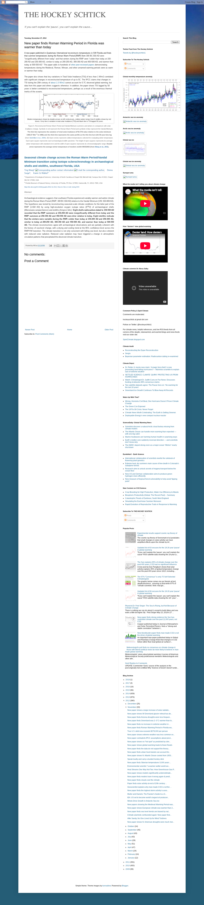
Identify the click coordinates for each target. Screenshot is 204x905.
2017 (128, 683)
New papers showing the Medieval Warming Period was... (150, 804)
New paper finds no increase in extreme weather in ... (148, 724)
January (131, 858)
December (132, 704)
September (132, 830)
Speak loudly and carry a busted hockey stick (145, 759)
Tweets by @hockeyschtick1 (134, 53)
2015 (128, 690)
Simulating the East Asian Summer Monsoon (143, 501)
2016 (128, 687)
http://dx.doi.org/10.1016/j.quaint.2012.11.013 (40, 187)
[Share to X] (60, 245)
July (129, 837)
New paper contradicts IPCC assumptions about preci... (149, 738)
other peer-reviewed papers (82, 65)
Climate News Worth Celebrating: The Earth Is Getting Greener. (150, 413)
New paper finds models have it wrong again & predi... (149, 777)
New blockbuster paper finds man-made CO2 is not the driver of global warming (158, 634)
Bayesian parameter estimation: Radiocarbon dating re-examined (151, 356)
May (130, 844)
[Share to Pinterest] (66, 245)
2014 (128, 694)
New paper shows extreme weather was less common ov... (151, 735)
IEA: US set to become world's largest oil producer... (148, 797)
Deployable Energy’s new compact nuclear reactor (145, 415)
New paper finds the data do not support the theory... (148, 749)
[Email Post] (50, 245)
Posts (128, 64)
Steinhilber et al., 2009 (37, 138)
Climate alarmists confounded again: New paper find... (149, 815)
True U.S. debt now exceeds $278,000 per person (147, 731)
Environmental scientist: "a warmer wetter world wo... (148, 766)
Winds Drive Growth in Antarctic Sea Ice (143, 801)
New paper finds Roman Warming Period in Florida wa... (150, 728)
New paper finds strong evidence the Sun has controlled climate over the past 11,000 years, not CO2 (157, 619)
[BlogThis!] (58, 245)
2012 (128, 701)
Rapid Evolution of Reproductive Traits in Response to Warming (151, 504)
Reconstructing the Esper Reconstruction (141, 350)
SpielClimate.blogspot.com (134, 339)
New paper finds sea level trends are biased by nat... (148, 811)
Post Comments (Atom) (44, 334)
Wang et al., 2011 (101, 147)
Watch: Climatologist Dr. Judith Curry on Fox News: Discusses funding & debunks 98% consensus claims (150, 381)
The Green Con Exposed (135, 406)
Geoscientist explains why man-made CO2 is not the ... (149, 787)
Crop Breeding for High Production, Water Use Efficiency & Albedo (152, 492)
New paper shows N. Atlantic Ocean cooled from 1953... (149, 755)
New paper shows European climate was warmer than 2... (150, 808)
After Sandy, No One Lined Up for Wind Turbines (147, 818)
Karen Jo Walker (40, 173)
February (131, 854)
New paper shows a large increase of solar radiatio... (148, 710)
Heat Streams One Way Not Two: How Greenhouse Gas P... (151, 770)
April (130, 847)
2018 (128, 680)
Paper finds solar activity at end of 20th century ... (147, 783)
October (131, 826)
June (130, 840)
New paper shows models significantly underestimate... (149, 773)
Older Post (109, 330)
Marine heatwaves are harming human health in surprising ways (151, 437)
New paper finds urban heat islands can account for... (148, 752)
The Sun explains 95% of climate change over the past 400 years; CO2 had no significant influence (157, 563)
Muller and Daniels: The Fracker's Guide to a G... (147, 794)
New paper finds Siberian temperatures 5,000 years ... (149, 763)
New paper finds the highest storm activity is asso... (147, 790)
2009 (128, 869)
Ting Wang (29, 170)
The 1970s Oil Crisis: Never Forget (139, 409)
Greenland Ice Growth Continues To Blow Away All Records (149, 390)
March (130, 851)
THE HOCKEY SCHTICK (65, 14)
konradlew (106, 886)
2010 (128, 866)
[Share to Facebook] (63, 245)
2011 (128, 862)
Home (69, 330)
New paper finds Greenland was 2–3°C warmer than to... (150, 721)
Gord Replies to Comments (136, 663)
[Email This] (55, 245)
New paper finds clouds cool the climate (143, 780)
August (131, 833)
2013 (128, 697)
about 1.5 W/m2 (58, 83)
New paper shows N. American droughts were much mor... (150, 822)
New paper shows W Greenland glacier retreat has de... (149, 714)
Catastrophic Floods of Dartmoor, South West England (147, 498)
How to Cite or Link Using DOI (68, 187)
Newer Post (29, 330)
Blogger (125, 886)
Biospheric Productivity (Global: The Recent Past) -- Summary (150, 495)
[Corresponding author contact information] (54, 170)
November (132, 707)
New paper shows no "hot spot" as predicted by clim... (149, 742)
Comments (131, 68)
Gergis (128, 353)
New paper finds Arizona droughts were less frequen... (149, 717)
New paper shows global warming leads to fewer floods (149, 745)
